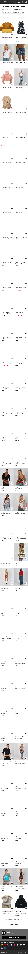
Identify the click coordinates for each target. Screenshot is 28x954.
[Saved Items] (22, 2)
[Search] (15, 2)
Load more (14, 924)
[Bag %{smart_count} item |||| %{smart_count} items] (26, 2)
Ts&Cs (26, 952)
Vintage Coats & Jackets (19, 12)
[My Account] (19, 2)
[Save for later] (12, 34)
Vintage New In (7, 12)
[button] (2, 945)
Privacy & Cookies (20, 952)
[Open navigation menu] (2, 2)
